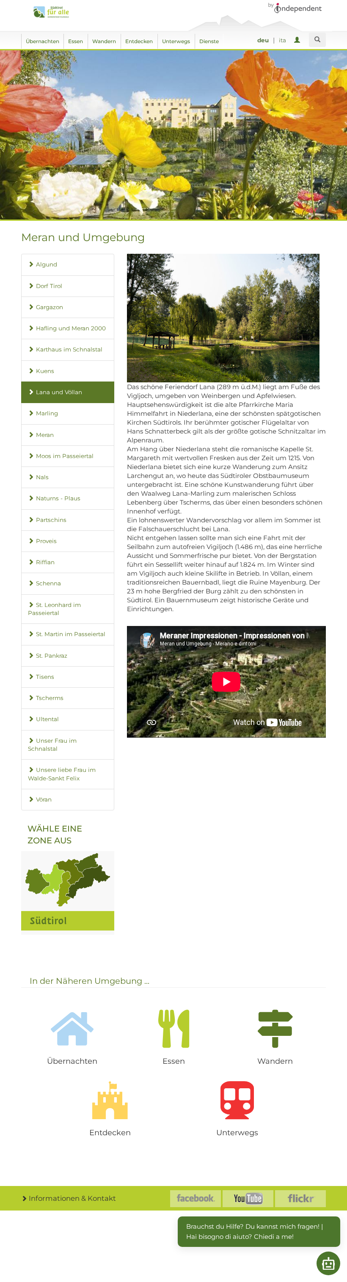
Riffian (45, 562)
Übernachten (42, 41)
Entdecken (139, 41)
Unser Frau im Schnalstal (52, 744)
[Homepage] (53, 12)
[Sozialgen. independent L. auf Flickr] (300, 1198)
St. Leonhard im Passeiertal (54, 608)
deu (263, 40)
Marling (47, 413)
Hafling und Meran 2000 (71, 328)
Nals (42, 477)
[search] (317, 40)
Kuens (45, 371)
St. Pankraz (51, 655)
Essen (75, 41)
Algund (46, 264)
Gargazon (49, 307)
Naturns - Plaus (58, 498)
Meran (45, 434)
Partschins (51, 519)
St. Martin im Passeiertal (70, 634)
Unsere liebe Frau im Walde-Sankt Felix (62, 773)
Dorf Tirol (49, 286)
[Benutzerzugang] (298, 40)
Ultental (47, 719)
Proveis (46, 541)
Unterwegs (176, 41)
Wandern (104, 41)
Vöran (44, 799)
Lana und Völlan (59, 392)
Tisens (45, 676)
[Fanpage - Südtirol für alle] (195, 1198)
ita (282, 40)
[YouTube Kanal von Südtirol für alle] (248, 1198)
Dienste (209, 41)
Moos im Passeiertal (65, 456)
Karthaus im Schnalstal (69, 349)
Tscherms (49, 698)
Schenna (48, 583)
